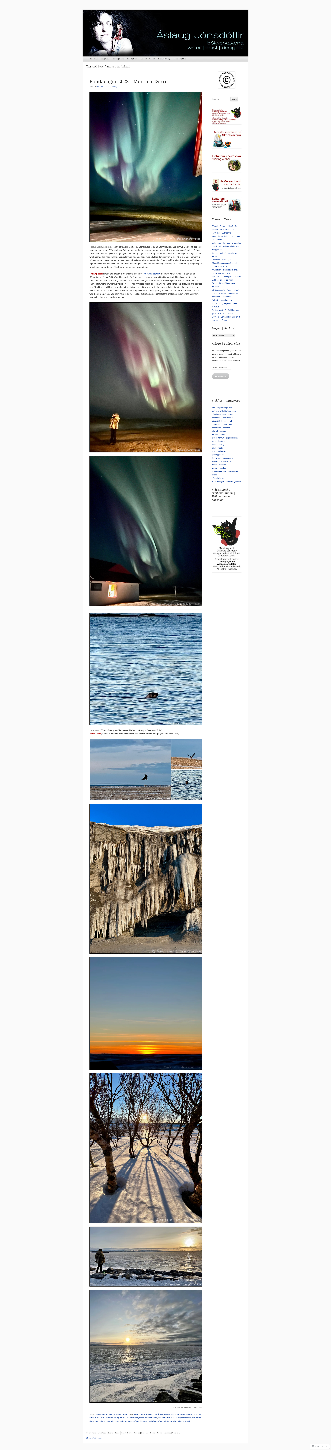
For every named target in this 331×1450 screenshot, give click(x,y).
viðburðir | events (121, 1414)
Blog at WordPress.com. (95, 1438)
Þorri (172, 1414)
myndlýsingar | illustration (222, 461)
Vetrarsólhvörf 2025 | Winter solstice (226, 276)
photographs (119, 1421)
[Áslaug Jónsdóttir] (165, 33)
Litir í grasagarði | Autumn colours (225, 290)
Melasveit (161, 1418)
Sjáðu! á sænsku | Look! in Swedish (226, 243)
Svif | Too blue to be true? (222, 279)
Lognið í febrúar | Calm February (225, 246)
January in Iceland (120, 1418)
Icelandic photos (107, 1418)
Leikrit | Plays (132, 59)
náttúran (188, 1418)
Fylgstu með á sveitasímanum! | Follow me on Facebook (223, 494)
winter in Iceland (184, 1421)
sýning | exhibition (219, 464)
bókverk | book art (219, 431)
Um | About (105, 59)
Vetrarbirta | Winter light (221, 259)
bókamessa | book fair (221, 427)
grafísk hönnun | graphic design (225, 437)
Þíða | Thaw (217, 239)
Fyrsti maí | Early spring (221, 232)
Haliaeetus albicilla (186, 1414)
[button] (130, 769)
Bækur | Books (118, 59)
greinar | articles (218, 441)
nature (168, 1418)
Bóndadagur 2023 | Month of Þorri (127, 81)
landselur (130, 1418)
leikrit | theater (217, 448)
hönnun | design (218, 444)
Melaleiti (154, 1418)
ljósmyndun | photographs (105, 1414)
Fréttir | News (93, 59)
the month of (152, 274)
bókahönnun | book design (223, 424)
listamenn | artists (219, 451)
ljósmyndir (138, 1418)
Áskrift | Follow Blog (226, 343)
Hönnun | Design (164, 59)
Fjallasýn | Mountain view (222, 300)
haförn (177, 1414)
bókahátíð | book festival (222, 421)
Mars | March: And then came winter (227, 236)
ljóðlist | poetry (218, 454)
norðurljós (99, 1421)
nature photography (178, 1418)
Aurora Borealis (151, 1414)
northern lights (109, 1421)
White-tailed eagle (165, 1421)
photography (129, 1421)
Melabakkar (146, 1418)
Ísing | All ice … (218, 249)
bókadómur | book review (222, 417)
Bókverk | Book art (148, 59)
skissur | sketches (219, 468)
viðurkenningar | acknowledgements (226, 481)
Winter (175, 1421)
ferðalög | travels (218, 434)
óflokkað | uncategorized (222, 407)
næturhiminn (196, 1418)
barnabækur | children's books (224, 411)
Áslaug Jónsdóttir (164, 1414)
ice (93, 1418)
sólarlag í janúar (140, 1421)
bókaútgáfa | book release (222, 414)
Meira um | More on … (182, 59)
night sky (92, 1421)
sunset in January (152, 1421)
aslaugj (114, 87)
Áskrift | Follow (221, 376)
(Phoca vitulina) (139, 1414)
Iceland (97, 1418)
